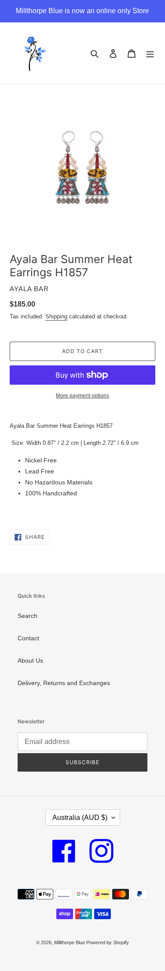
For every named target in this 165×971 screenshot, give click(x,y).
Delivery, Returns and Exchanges (64, 682)
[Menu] (150, 53)
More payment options (82, 396)
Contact (28, 638)
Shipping (56, 316)
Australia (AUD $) (79, 817)
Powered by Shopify (107, 942)
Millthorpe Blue (70, 942)
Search (27, 615)
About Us (30, 660)
